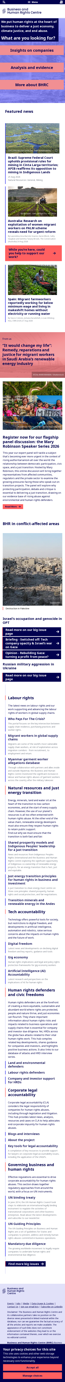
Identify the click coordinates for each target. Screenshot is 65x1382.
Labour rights (21, 697)
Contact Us (12, 1306)
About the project (21, 1140)
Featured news (19, 111)
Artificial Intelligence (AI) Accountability (27, 973)
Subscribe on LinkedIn (52, 1306)
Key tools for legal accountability (33, 1146)
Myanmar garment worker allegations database (28, 761)
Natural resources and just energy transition (33, 790)
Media (26, 1303)
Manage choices (32, 1375)
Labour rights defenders (26, 1072)
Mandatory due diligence (27, 1244)
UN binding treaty (21, 1197)
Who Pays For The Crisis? (26, 719)
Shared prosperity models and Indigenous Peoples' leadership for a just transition (31, 846)
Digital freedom (20, 944)
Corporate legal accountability (22, 1092)
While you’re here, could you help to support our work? (27, 253)
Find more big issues (23, 1264)
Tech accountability (26, 911)
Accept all (32, 1367)
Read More (11, 506)
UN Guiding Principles (24, 1224)
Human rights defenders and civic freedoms (31, 992)
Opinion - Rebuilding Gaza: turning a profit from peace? (27, 655)
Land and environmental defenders (26, 1064)
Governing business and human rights (31, 1167)
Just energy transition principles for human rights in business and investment (33, 879)
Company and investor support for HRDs (31, 1080)
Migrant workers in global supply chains (33, 737)
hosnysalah (55, 602)
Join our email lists (30, 1306)
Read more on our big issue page (25, 632)
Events (10, 1303)
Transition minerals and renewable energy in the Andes (31, 902)
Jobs (18, 1303)
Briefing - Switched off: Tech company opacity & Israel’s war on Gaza (28, 643)
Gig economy (18, 957)
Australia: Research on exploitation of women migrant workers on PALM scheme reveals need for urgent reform (32, 226)
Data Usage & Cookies (42, 1303)
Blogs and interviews (24, 1134)
